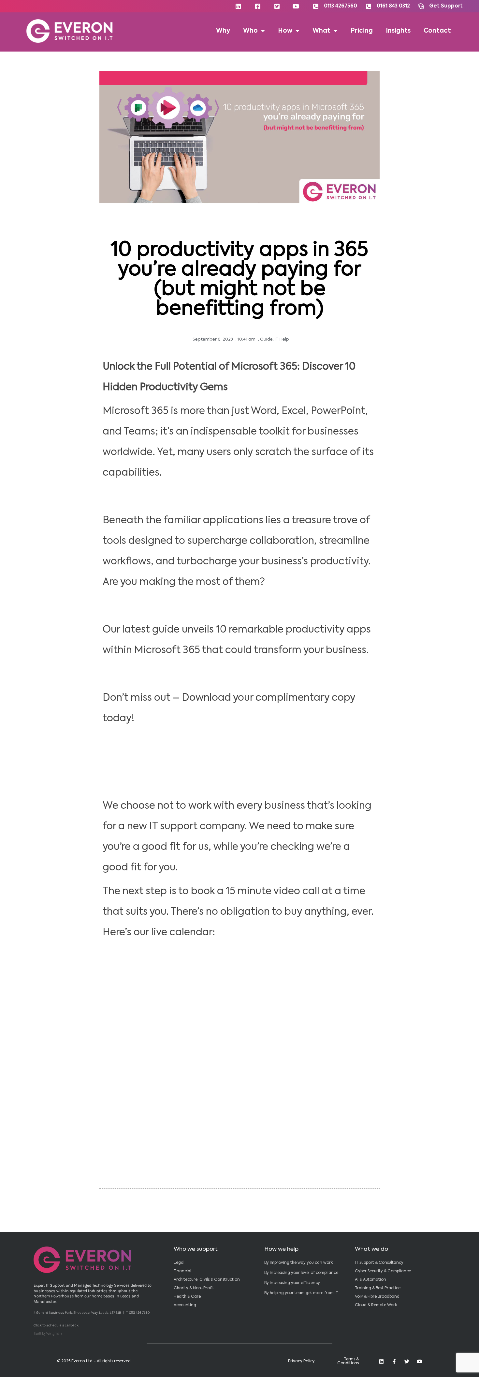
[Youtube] (419, 1361)
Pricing (362, 31)
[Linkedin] (381, 1361)
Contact (437, 31)
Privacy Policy (301, 1361)
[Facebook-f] (394, 1361)
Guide (266, 339)
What (321, 31)
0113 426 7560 (139, 1312)
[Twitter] (406, 1361)
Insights (398, 31)
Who (250, 31)
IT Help (282, 339)
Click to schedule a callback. (56, 1325)
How (285, 31)
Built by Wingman (48, 1333)
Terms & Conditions (348, 1361)
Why (223, 31)
